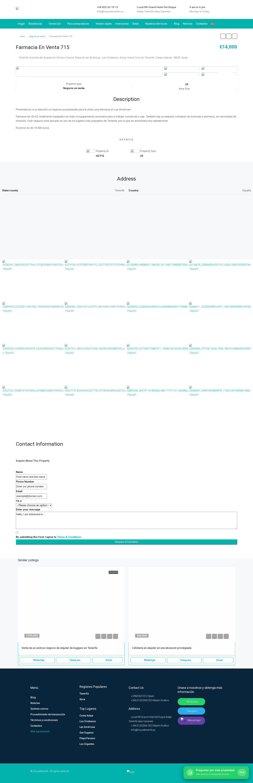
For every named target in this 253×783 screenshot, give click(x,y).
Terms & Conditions (69, 537)
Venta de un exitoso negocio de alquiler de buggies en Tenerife (60, 648)
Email (19, 491)
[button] (222, 36)
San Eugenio (87, 732)
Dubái (135, 23)
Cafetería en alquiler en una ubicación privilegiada (161, 648)
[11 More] (219, 74)
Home (22, 36)
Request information (126, 541)
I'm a (19, 500)
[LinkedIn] (220, 9)
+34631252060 (138, 700)
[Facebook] (215, 9)
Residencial (35, 23)
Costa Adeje (86, 715)
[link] (71, 604)
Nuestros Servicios (156, 23)
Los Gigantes (87, 744)
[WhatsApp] (235, 9)
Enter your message (28, 509)
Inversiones (122, 23)
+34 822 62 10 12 (107, 7)
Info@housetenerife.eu (110, 11)
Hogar (21, 23)
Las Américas (87, 727)
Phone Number (25, 481)
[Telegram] (230, 9)
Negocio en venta (37, 36)
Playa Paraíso (87, 738)
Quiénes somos (39, 708)
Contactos (202, 23)
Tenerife (84, 693)
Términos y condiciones (44, 720)
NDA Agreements (40, 731)
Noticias (187, 23)
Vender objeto (104, 23)
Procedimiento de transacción (47, 714)
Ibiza (82, 699)
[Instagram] (225, 9)
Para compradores (78, 23)
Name (19, 472)
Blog (176, 23)
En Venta (113, 572)
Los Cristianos (88, 721)
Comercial (55, 23)
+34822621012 (138, 696)
